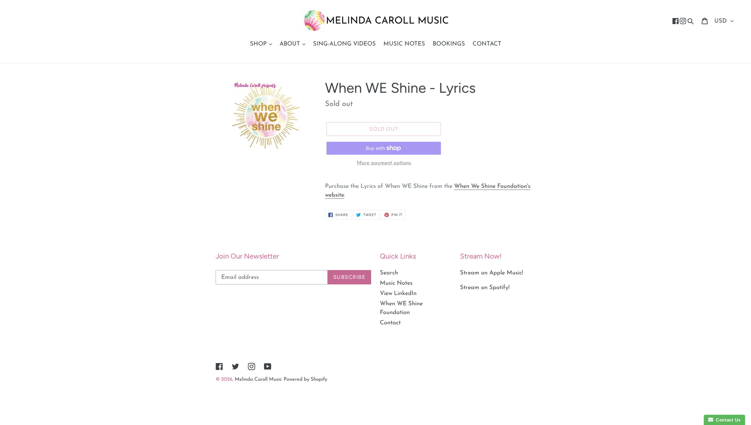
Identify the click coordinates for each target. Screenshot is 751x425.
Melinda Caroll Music (258, 379)
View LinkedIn (398, 293)
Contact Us (727, 419)
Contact (390, 323)
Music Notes (396, 283)
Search (389, 273)
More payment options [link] (384, 163)
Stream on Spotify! (485, 288)
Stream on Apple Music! (491, 273)
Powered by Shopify (305, 379)
